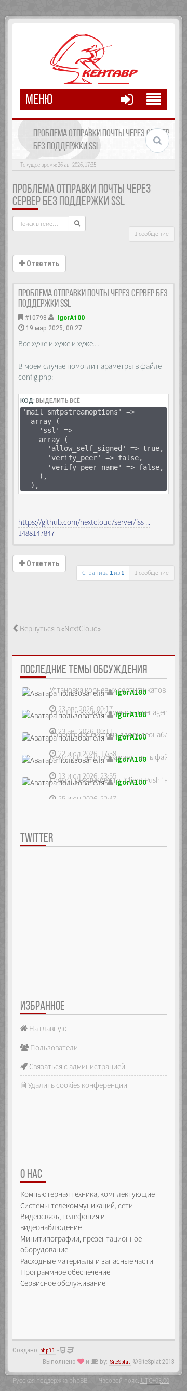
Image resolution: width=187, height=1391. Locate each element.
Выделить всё (58, 400)
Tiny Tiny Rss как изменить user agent (110, 712)
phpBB (47, 1350)
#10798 (36, 317)
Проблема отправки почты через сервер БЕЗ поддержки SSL (81, 195)
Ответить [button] (42, 263)
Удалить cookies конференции (76, 1085)
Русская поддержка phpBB (49, 1380)
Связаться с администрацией (76, 1066)
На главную (47, 1028)
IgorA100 (71, 317)
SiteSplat (120, 1362)
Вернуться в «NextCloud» (59, 628)
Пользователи (53, 1047)
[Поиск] (77, 223)
